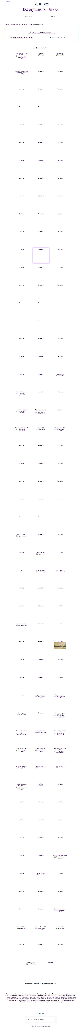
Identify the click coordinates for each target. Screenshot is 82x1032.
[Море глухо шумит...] (22, 625)
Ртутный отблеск (31, 962)
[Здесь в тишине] (41, 874)
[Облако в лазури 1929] (60, 697)
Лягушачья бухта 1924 (21, 748)
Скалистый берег (22, 926)
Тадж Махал (40, 997)
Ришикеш (20, 997)
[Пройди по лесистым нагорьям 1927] (22, 788)
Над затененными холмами (60, 855)
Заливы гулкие (21, 713)
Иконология (52, 998)
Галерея (8, 24)
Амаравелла (32, 995)
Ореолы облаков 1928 (41, 926)
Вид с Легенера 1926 (41, 695)
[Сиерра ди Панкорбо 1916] (22, 73)
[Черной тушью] (60, 928)
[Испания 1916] (60, 55)
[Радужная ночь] (41, 554)
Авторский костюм (41, 1002)
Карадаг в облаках (40, 766)
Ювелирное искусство (54, 1002)
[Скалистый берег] (22, 928)
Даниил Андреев (41, 995)
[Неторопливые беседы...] (22, 412)
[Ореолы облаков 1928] (41, 929)
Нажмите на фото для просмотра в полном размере (41, 33)
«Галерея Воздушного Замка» (44, 1026)
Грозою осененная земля (60, 909)
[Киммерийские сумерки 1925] (60, 734)
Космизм (29, 1000)
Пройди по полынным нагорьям (21, 731)
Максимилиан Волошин (21, 37)
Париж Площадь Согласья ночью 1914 (21, 54)
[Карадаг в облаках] (41, 767)
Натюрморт (40, 994)
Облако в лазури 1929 (60, 695)
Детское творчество (12, 998)
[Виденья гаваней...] (22, 536)
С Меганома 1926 (60, 570)
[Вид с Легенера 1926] (41, 697)
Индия (57, 995)
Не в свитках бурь (40, 570)
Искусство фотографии (59, 994)
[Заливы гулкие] (22, 714)
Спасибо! (41, 1013)
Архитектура (32, 997)
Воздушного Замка (41, 9)
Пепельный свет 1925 (41, 748)
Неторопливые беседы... (22, 409)
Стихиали (48, 994)
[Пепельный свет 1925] (41, 750)
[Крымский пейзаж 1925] (22, 768)
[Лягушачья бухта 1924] (22, 750)
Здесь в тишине (41, 873)
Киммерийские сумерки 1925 (60, 731)
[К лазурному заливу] (41, 732)
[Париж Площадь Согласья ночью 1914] (22, 57)
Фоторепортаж (30, 998)
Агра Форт (48, 997)
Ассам (46, 998)
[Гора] (22, 571)
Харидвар (69, 995)
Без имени (40, 71)
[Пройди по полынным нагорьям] (22, 734)
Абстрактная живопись (29, 994)
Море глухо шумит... (22, 623)
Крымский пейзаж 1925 (21, 766)
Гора (22, 570)
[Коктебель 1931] (60, 375)
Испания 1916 (60, 53)
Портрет (59, 998)
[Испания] (41, 55)
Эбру (24, 1000)
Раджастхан (56, 997)
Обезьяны (13, 997)
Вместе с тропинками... (21, 392)
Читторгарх (71, 997)
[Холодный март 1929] (60, 430)
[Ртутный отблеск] (31, 964)
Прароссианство (23, 995)
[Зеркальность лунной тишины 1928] (60, 717)
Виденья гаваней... (21, 534)
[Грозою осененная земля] (60, 911)
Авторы (52, 16)
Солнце (41, 784)
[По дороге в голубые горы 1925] (60, 752)
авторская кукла (56, 1000)
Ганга (74, 995)
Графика (21, 998)
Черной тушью (60, 926)
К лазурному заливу (41, 730)
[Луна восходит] (60, 767)
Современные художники (13, 994)
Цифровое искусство (69, 998)
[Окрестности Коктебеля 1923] (41, 413)
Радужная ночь (41, 552)
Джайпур (64, 997)
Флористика (65, 1000)
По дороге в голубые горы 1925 (60, 749)
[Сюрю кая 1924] (41, 429)
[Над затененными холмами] (60, 857)
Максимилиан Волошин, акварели (23, 24)
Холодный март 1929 (60, 427)
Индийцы (62, 995)
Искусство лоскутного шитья (41, 1000)
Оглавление (29, 16)
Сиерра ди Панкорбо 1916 (21, 71)
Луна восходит (60, 766)
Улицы (8, 997)
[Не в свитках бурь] (41, 571)
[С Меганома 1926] (60, 571)
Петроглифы (40, 998)
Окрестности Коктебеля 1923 (41, 410)
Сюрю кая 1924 (41, 427)
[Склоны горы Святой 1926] (22, 430)
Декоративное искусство (27, 1002)
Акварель (62, 37)
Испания (41, 53)
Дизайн (72, 1000)
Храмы (25, 997)
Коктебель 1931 (60, 374)
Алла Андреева (50, 995)
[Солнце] (41, 785)
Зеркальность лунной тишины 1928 (60, 713)
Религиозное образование (14, 1000)
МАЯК (8, 1)
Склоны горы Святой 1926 (21, 427)
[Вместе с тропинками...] (22, 394)
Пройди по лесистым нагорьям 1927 (22, 785)
